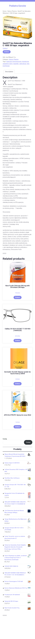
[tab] (9, 72)
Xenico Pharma (12, 11)
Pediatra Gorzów (17, 6)
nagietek (16, 64)
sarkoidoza (22, 64)
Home (4, 11)
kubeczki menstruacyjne (13, 61)
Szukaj (5, 439)
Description (9, 71)
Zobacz (6, 51)
